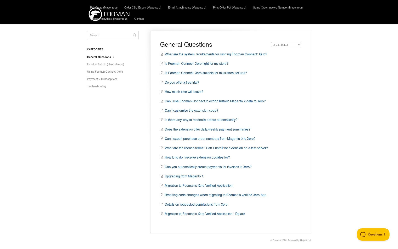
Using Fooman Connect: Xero (105, 71)
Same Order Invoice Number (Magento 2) (278, 7)
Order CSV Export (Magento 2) (142, 7)
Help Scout (305, 240)
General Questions (99, 57)
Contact (139, 19)
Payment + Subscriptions (102, 79)
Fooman (277, 240)
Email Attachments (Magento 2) (187, 7)
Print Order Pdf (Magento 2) (229, 7)
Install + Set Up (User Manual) (105, 64)
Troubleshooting (96, 86)
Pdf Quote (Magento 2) (104, 7)
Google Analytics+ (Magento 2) (108, 19)
